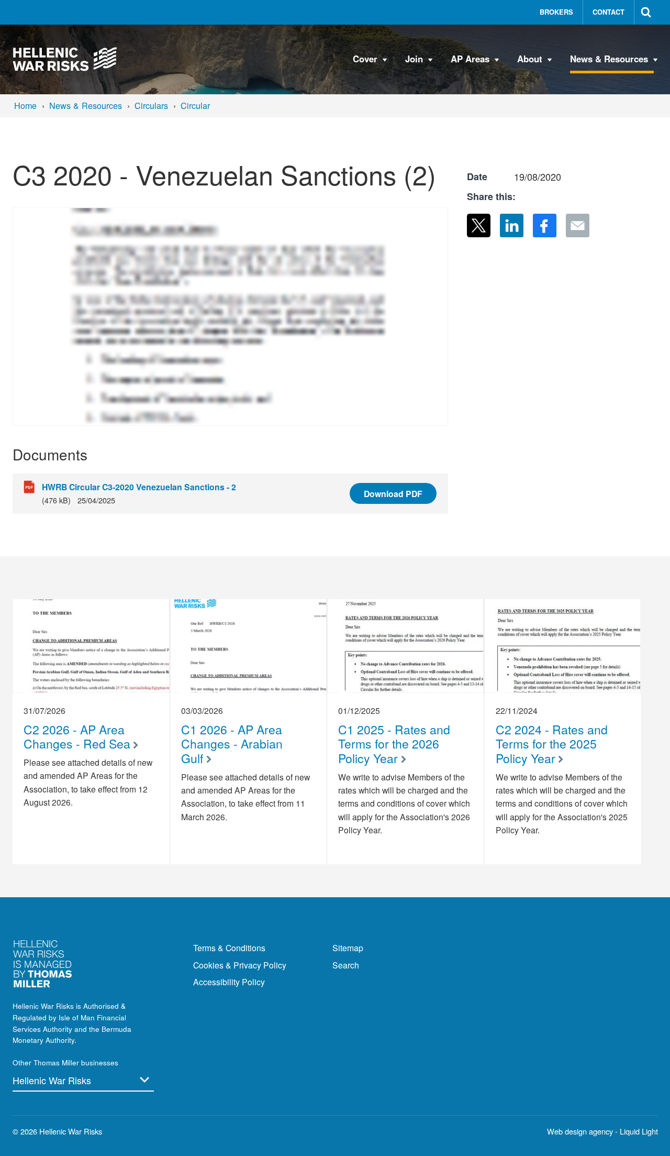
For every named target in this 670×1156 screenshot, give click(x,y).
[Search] (646, 12)
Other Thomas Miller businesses (65, 1062)
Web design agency (581, 1131)
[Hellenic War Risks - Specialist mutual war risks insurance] (65, 59)
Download (393, 494)
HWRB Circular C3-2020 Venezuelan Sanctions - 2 (139, 487)
